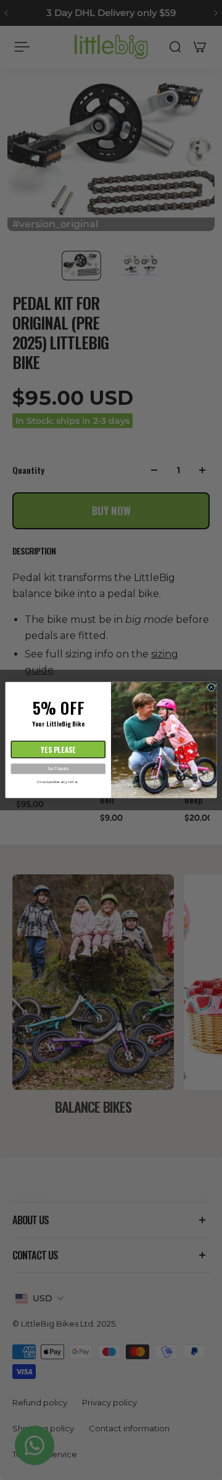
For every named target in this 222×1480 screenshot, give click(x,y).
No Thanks (58, 768)
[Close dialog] (211, 687)
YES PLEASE (58, 749)
